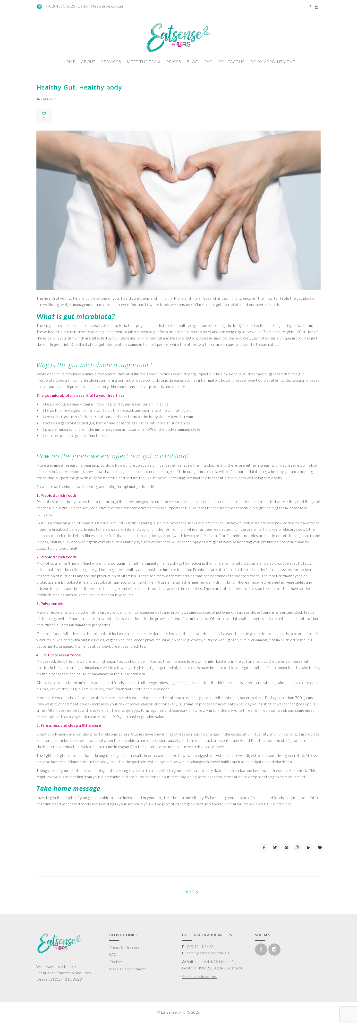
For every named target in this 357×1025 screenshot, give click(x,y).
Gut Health (49, 99)
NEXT (189, 892)
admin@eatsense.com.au (102, 6)
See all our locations (199, 977)
